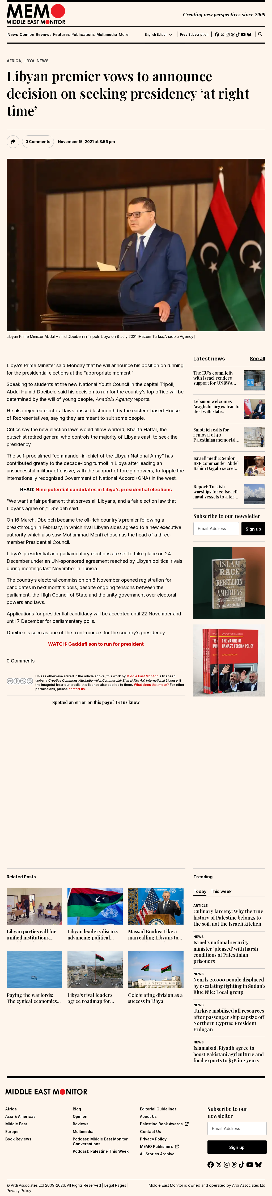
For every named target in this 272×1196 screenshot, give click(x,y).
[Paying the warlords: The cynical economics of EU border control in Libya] (34, 969)
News (12, 34)
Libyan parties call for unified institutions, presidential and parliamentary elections (34, 935)
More (124, 34)
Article (200, 906)
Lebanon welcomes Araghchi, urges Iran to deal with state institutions (216, 406)
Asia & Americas (20, 1116)
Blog (77, 1109)
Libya (29, 60)
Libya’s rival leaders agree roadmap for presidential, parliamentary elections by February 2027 (94, 998)
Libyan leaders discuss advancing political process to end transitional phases (92, 935)
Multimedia (106, 34)
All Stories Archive (157, 1154)
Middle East (16, 1124)
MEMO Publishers (156, 1146)
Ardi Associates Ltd (248, 1185)
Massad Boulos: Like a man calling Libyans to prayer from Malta (153, 935)
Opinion (27, 34)
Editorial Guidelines (158, 1109)
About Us (148, 1116)
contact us (77, 689)
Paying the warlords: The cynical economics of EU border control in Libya (32, 998)
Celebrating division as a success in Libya (155, 998)
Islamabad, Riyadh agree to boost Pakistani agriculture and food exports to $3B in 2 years (228, 1054)
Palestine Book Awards (161, 1124)
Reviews (44, 34)
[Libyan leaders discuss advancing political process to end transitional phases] (95, 906)
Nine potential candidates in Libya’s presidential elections (104, 489)
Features (61, 34)
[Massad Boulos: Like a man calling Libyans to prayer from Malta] (156, 906)
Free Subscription (194, 34)
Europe (12, 1131)
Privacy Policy (153, 1139)
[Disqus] (96, 779)
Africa (14, 60)
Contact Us (150, 1131)
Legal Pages (115, 1185)
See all (257, 358)
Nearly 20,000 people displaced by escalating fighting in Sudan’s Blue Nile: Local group (229, 986)
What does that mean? (151, 685)
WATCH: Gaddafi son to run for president (96, 644)
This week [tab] (221, 891)
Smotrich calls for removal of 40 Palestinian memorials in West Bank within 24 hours (215, 435)
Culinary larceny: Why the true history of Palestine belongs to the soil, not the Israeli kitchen (228, 917)
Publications (83, 34)
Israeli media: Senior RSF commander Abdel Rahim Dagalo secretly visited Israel (216, 463)
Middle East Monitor (142, 676)
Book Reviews (18, 1139)
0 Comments (38, 141)
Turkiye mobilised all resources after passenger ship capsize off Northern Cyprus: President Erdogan (228, 1020)
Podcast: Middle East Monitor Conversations (100, 1141)
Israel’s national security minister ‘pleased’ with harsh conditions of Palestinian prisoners (225, 951)
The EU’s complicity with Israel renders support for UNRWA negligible (213, 378)
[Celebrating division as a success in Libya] (156, 969)
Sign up (253, 529)
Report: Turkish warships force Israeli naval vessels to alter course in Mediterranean (215, 492)
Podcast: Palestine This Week (101, 1151)
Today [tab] (199, 891)
